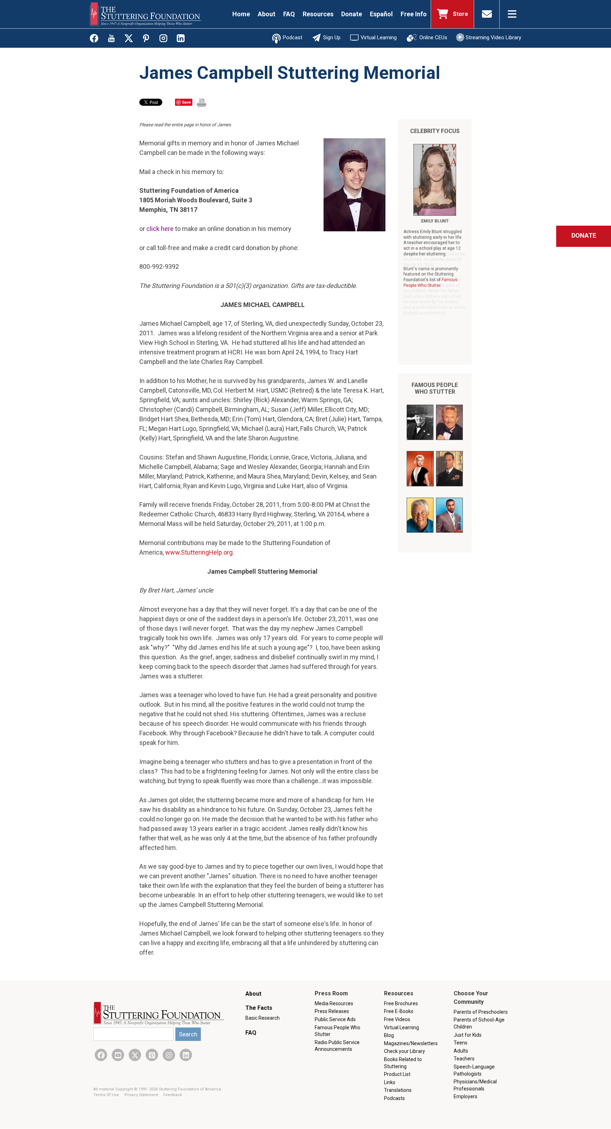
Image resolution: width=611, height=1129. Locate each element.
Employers (465, 1096)
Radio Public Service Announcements (337, 1046)
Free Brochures (401, 1003)
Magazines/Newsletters (411, 1043)
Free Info (414, 14)
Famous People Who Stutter (435, 388)
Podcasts (394, 1098)
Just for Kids (468, 1035)
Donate (351, 14)
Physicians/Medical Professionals (475, 1085)
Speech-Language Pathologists (474, 1070)
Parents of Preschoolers (481, 1012)
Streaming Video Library (493, 37)
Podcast (292, 37)
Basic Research (262, 1018)
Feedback (172, 1095)
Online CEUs (433, 37)
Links (389, 1082)
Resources (318, 14)
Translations (398, 1090)
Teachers (464, 1058)
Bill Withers (435, 221)
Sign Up (332, 37)
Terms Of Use (106, 1095)
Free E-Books (398, 1011)
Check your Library (404, 1051)
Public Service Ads (335, 1019)
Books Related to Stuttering (403, 1062)
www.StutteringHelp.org (199, 552)
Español (381, 14)
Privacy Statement (141, 1095)
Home (241, 14)
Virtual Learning (379, 37)
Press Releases (332, 1011)
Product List (397, 1074)
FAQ (289, 14)
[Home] (145, 14)
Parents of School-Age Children (479, 1023)
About (266, 14)
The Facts (258, 1007)
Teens (460, 1043)
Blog (389, 1035)
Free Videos (397, 1019)
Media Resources (334, 1003)
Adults (461, 1051)
